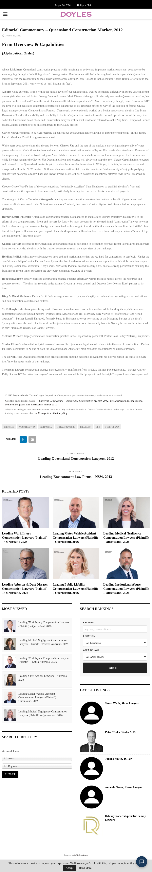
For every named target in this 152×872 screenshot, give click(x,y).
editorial (46, 426)
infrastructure (66, 426)
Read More (85, 867)
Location (89, 636)
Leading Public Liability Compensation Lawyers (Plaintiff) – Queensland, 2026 (75, 588)
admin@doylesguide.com (80, 855)
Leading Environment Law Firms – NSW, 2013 (76, 477)
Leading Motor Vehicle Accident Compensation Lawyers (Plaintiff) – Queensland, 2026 (75, 537)
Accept (69, 868)
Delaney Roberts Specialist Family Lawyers (125, 818)
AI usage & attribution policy (52, 413)
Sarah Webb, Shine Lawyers (122, 703)
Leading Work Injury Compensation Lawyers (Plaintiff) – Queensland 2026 (24, 537)
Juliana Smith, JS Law (118, 759)
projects (85, 426)
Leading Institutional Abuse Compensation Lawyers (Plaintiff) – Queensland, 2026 (126, 588)
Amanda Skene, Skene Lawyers (123, 787)
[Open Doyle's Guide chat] (141, 861)
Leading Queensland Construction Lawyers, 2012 (76, 458)
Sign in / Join (85, 5)
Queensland (112, 426)
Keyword (89, 623)
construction (27, 426)
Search (115, 668)
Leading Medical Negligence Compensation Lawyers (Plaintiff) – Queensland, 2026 (126, 537)
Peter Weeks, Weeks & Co (120, 732)
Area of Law (91, 650)
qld (98, 426)
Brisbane (9, 426)
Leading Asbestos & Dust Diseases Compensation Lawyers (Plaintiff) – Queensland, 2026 (25, 588)
